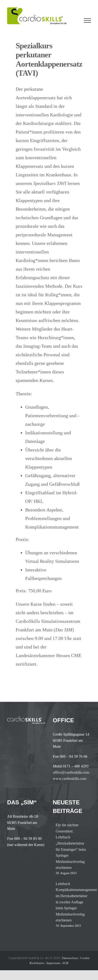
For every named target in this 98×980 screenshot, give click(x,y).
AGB (65, 963)
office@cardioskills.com (71, 772)
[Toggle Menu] (87, 20)
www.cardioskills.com (69, 779)
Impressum (53, 963)
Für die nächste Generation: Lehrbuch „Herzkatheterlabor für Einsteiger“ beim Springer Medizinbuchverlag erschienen (71, 846)
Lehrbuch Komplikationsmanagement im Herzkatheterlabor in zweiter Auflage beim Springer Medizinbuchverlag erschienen (72, 902)
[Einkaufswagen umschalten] (74, 20)
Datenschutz (70, 958)
